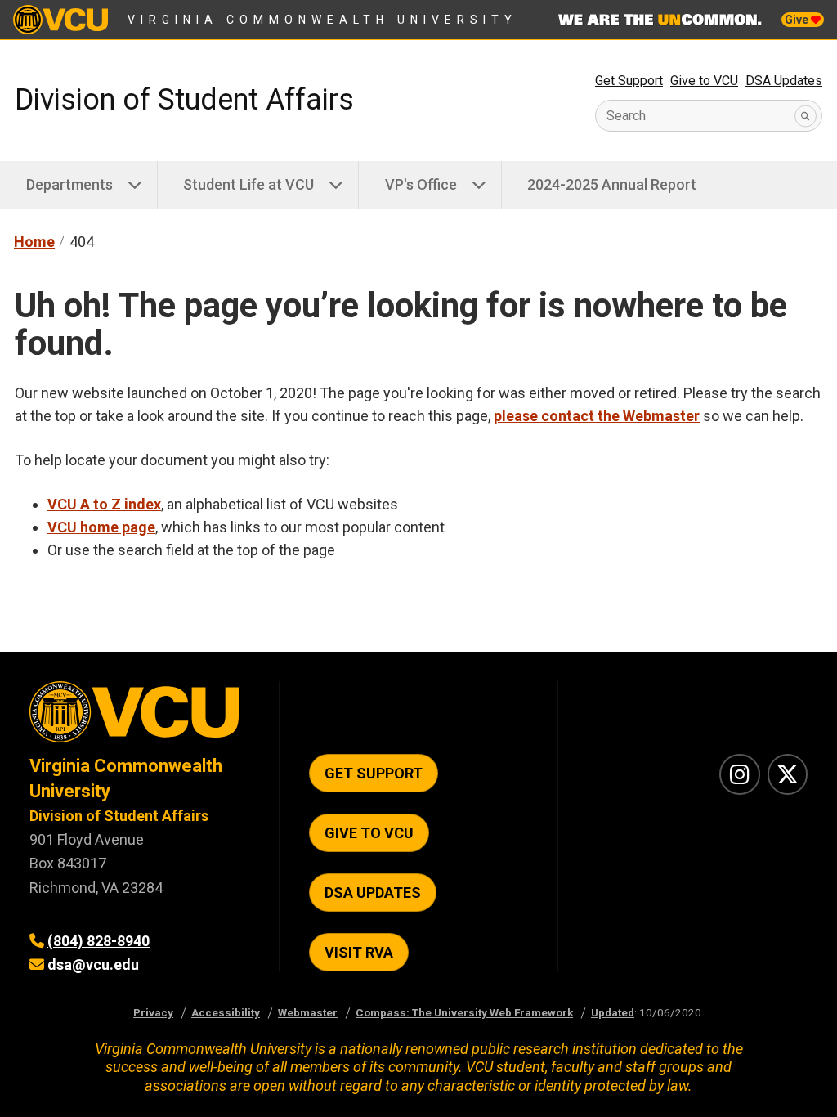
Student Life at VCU (248, 184)
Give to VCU (704, 80)
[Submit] (805, 116)
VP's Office (421, 184)
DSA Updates (783, 80)
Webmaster (308, 1012)
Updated (612, 1012)
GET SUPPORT (374, 773)
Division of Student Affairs (184, 100)
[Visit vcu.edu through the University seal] (139, 717)
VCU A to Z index (104, 504)
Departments (69, 184)
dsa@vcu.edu (93, 964)
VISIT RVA (359, 952)
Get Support (629, 80)
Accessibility (225, 1012)
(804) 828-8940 (98, 940)
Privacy (153, 1012)
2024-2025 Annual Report (611, 184)
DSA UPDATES (373, 892)
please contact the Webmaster (597, 415)
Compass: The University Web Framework (464, 1012)
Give (798, 19)
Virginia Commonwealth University (322, 19)
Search (626, 115)
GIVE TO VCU (369, 832)
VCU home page (101, 527)
